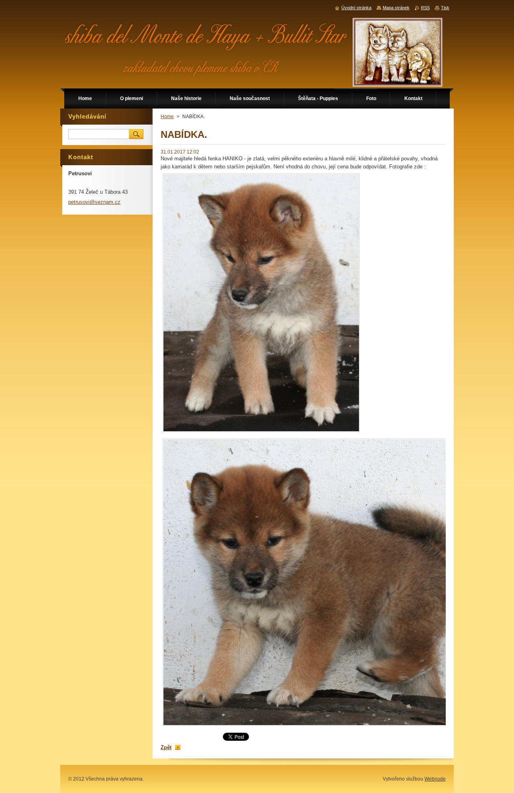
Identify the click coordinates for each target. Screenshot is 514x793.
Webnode (435, 779)
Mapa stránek (396, 7)
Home (167, 116)
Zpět (166, 747)
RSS (425, 7)
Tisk (445, 7)
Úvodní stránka (356, 7)
